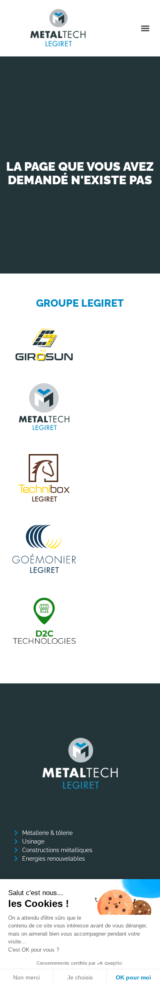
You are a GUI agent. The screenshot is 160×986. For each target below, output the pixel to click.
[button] (145, 28)
